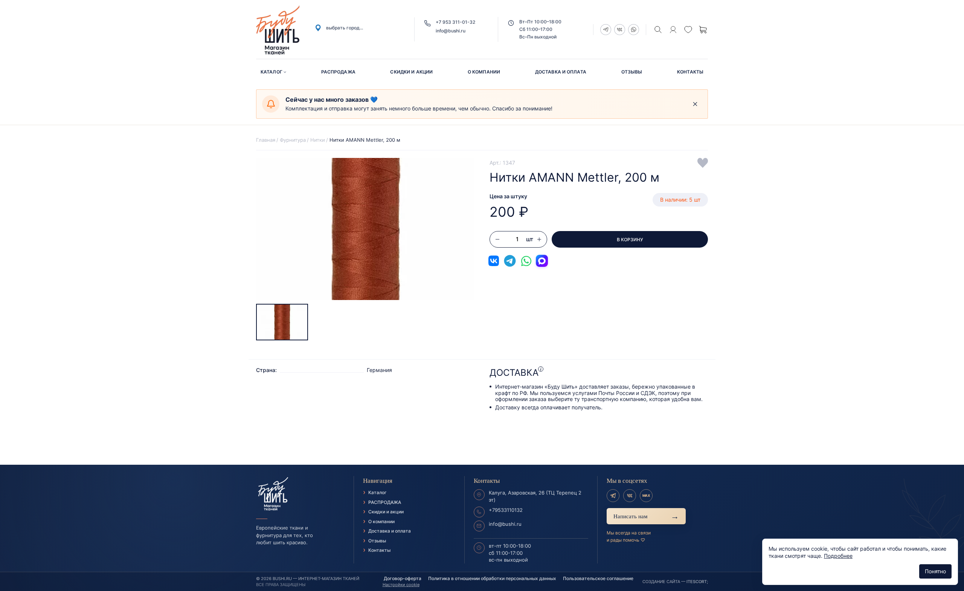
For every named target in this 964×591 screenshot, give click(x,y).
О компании (484, 72)
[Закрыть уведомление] (695, 104)
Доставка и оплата (560, 72)
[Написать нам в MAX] (542, 261)
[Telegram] (613, 495)
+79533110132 (506, 510)
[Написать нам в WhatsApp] (526, 260)
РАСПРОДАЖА (338, 72)
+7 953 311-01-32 (455, 22)
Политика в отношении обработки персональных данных (492, 578)
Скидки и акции (411, 72)
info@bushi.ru (450, 31)
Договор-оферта (402, 578)
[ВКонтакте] (629, 495)
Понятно (935, 571)
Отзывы (631, 72)
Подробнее (838, 556)
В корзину (630, 239)
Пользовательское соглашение (598, 578)
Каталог (271, 72)
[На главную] (300, 494)
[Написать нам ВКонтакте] (493, 260)
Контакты (690, 72)
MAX (646, 495)
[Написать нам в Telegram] (509, 260)
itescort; (697, 581)
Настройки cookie (401, 584)
